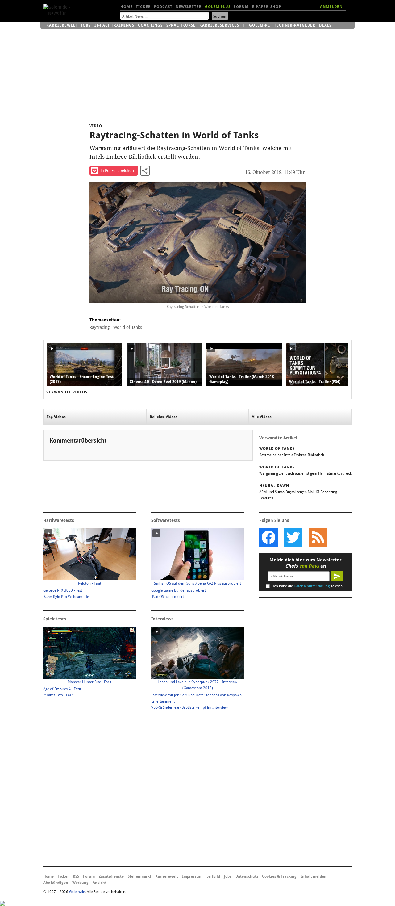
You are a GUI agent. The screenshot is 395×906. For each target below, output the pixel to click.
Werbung (80, 882)
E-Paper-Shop (266, 7)
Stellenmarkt (139, 876)
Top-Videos (56, 417)
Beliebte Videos (163, 417)
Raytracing (99, 327)
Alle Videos (262, 417)
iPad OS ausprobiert (167, 596)
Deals (325, 25)
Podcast (163, 7)
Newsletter (189, 7)
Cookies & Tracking (279, 876)
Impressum (192, 876)
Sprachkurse (181, 25)
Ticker (143, 7)
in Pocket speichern (118, 170)
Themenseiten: (105, 319)
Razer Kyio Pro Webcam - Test (67, 596)
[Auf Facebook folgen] (268, 537)
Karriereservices (219, 25)
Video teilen (145, 171)
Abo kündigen (55, 882)
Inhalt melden (313, 876)
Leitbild (213, 876)
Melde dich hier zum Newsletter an (305, 563)
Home (126, 7)
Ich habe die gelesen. (308, 586)
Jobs (86, 25)
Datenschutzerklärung (312, 586)
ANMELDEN (331, 7)
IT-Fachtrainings (114, 25)
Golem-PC (259, 25)
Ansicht (99, 882)
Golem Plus (218, 7)
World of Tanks (127, 327)
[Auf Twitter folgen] (293, 537)
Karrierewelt (61, 25)
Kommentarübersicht (78, 440)
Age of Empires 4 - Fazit (62, 689)
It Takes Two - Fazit (58, 695)
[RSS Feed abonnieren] (318, 537)
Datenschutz (246, 876)
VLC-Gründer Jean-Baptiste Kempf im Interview (189, 707)
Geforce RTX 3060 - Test (62, 590)
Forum (241, 7)
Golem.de (77, 892)
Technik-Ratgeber (294, 25)
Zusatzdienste (111, 876)
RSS (76, 876)
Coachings (150, 25)
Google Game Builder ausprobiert (178, 590)
